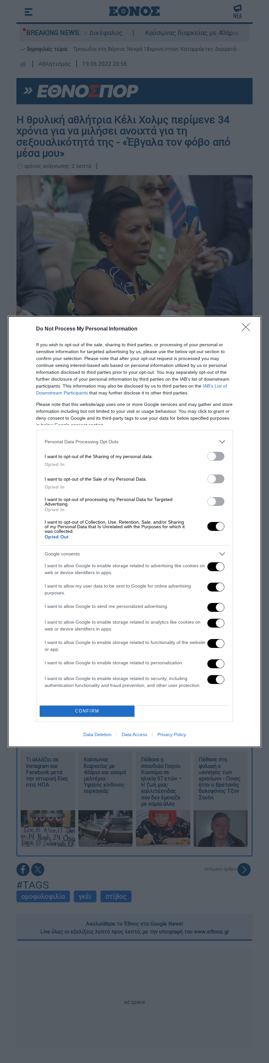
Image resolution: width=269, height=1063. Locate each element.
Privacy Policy (171, 734)
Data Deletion (97, 734)
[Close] (248, 329)
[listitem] (134, 441)
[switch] (215, 456)
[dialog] (134, 531)
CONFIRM (87, 711)
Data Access (134, 734)
